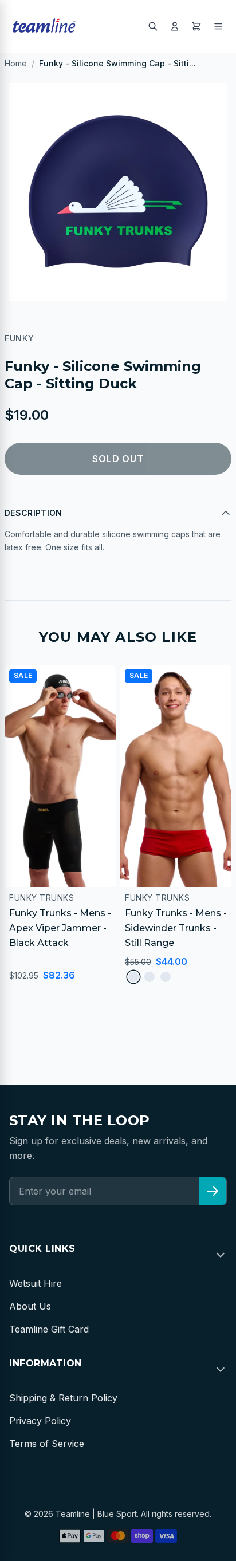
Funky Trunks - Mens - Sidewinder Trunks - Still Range (176, 928)
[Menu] (218, 26)
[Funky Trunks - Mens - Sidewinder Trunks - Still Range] (175, 776)
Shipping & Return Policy (63, 1398)
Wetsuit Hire (35, 1283)
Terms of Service (46, 1443)
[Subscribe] (212, 1191)
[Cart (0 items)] (196, 26)
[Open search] (153, 26)
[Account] (174, 26)
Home (16, 63)
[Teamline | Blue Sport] (44, 26)
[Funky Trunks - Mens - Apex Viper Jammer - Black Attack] (60, 776)
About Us (30, 1306)
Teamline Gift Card (49, 1329)
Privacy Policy (40, 1420)
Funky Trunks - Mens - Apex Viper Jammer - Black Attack (60, 928)
